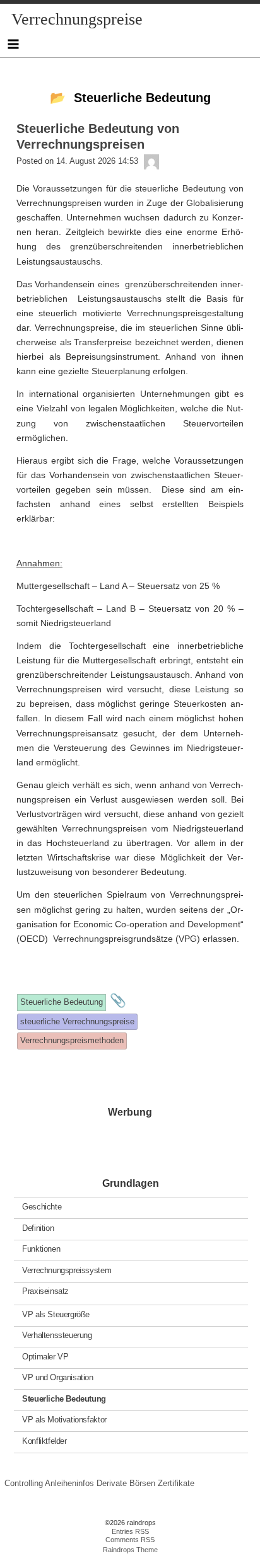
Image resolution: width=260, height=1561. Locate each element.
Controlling (23, 1483)
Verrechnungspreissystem (66, 1270)
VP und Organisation (57, 1377)
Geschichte (41, 1206)
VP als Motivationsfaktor (64, 1419)
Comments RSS (130, 1539)
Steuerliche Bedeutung (64, 1399)
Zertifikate (176, 1483)
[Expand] (13, 44)
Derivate (112, 1483)
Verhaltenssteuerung (57, 1335)
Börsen (142, 1483)
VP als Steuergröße (56, 1314)
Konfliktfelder (44, 1441)
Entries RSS (130, 1531)
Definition (38, 1228)
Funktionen (41, 1249)
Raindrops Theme (130, 1549)
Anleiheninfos (69, 1483)
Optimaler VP (45, 1356)
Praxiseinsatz (45, 1291)
